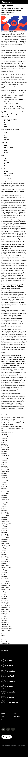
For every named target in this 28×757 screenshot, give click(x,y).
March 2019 (4, 600)
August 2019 (4, 591)
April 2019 (4, 598)
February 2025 (5, 470)
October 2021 (5, 543)
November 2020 (5, 563)
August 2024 (4, 481)
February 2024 (5, 492)
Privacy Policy (13, 745)
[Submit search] (26, 413)
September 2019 (5, 589)
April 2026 (4, 444)
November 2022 (5, 519)
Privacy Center (7, 745)
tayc (23, 408)
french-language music (16, 400)
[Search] (23, 2)
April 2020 (4, 576)
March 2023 (4, 512)
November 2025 (5, 453)
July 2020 (4, 571)
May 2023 (4, 508)
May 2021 (4, 552)
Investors (3, 719)
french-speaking (20, 401)
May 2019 (4, 596)
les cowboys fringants (7, 406)
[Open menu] (26, 2)
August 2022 (4, 525)
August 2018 (4, 613)
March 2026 (4, 446)
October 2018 (5, 609)
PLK (2, 408)
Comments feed (5, 641)
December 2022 (5, 517)
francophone (17, 395)
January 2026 (5, 449)
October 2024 (5, 477)
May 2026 (4, 442)
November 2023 (5, 497)
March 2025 (4, 468)
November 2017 (5, 622)
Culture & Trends (5, 630)
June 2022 (4, 528)
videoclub (4, 410)
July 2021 (3, 549)
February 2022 (5, 536)
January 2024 (5, 494)
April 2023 (4, 510)
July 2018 (3, 615)
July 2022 (4, 527)
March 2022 (4, 534)
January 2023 (5, 516)
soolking (11, 408)
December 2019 (5, 583)
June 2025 (4, 462)
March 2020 (4, 578)
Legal (3, 745)
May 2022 (4, 530)
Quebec (6, 408)
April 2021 (4, 554)
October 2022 (5, 521)
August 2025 (4, 459)
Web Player (17, 716)
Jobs (2, 716)
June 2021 (4, 550)
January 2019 (5, 604)
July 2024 (4, 482)
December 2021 (5, 539)
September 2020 (6, 567)
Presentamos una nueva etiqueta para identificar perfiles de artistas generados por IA (13, 428)
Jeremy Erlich (19, 405)
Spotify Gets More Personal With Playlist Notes (14, 423)
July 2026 (4, 438)
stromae (20, 408)
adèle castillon (8, 393)
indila (14, 405)
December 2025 (5, 451)
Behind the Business (6, 628)
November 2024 (5, 475)
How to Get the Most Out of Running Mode (12, 421)
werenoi (9, 410)
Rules (2, 634)
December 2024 (5, 473)
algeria (14, 393)
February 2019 (5, 602)
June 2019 (4, 594)
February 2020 (5, 580)
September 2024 (6, 479)
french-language (5, 400)
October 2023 (5, 499)
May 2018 (4, 618)
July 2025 (4, 460)
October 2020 (5, 565)
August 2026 (4, 437)
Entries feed (4, 640)
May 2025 (4, 464)
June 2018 (4, 616)
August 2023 (4, 503)
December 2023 (5, 495)
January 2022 (5, 538)
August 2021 (4, 547)
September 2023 (6, 501)
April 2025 (4, 466)
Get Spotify (7, 737)
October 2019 (5, 587)
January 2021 (4, 560)
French (13, 396)
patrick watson (20, 406)
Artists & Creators (6, 626)
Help (15, 713)
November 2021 (5, 541)
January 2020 (5, 582)
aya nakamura (19, 393)
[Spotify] (7, 2)
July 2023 (4, 504)
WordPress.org (5, 643)
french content (5, 398)
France (11, 395)
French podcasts (21, 398)
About (3, 713)
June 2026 (4, 440)
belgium (3, 395)
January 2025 (5, 471)
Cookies (18, 745)
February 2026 (5, 448)
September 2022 (6, 523)
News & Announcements (8, 632)
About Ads (23, 745)
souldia (15, 408)
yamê (13, 410)
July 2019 (3, 593)
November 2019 (5, 585)
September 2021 (5, 545)
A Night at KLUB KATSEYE (8, 424)
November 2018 (5, 607)
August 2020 (4, 569)
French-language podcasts (8, 401)
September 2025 (6, 457)
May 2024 (4, 486)
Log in (3, 638)
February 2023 (5, 514)
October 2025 (5, 455)
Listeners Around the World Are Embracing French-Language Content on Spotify (12, 10)
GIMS (11, 405)
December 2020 (5, 561)
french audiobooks (20, 396)
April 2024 (4, 488)
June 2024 (4, 484)
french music (13, 398)
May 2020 (4, 574)
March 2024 (4, 490)
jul (24, 405)
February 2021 (5, 558)
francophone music (6, 396)
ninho (14, 406)
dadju (7, 395)
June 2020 (4, 572)
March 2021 (4, 556)
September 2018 (5, 611)
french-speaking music (7, 403)
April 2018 (4, 620)
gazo (8, 405)
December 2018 (5, 606)
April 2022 (4, 532)
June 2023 (4, 506)
